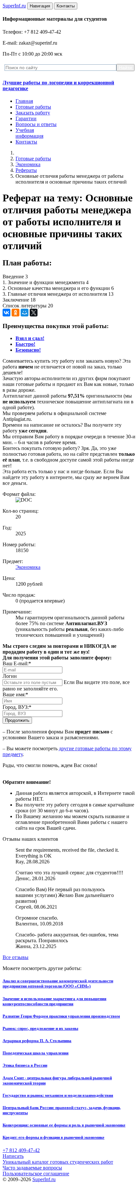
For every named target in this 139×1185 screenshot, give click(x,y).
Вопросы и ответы (36, 124)
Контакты (26, 141)
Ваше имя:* (15, 694)
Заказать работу (33, 112)
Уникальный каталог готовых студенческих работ (58, 1162)
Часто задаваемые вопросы (32, 1167)
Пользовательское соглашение (36, 1173)
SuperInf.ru (44, 1179)
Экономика (28, 164)
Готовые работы (33, 107)
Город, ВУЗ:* (17, 707)
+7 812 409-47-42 (21, 1150)
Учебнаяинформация (29, 133)
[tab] (30, 338)
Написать (13, 1156)
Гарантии (26, 118)
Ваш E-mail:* (17, 663)
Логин (10, 676)
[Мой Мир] (24, 312)
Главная (24, 101)
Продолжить (17, 720)
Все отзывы (15, 957)
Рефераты (26, 170)
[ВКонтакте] (6, 312)
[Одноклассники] (15, 312)
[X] (33, 312)
